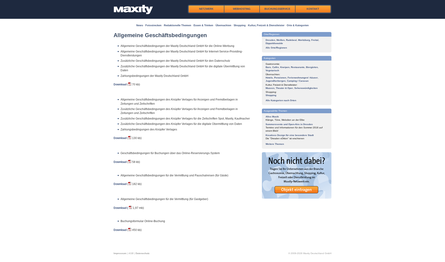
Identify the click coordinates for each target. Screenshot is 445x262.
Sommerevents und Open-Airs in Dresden (289, 124)
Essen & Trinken (203, 25)
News (139, 25)
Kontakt (313, 8)
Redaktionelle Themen (177, 25)
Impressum (120, 253)
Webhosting (242, 8)
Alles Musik (272, 116)
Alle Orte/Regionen (276, 47)
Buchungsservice (277, 8)
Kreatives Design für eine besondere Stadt (290, 135)
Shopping (240, 25)
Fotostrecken (153, 25)
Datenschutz (142, 253)
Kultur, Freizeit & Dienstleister (266, 25)
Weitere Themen (275, 144)
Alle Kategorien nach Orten (281, 100)
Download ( (121, 208)
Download (120, 84)
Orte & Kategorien (298, 25)
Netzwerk (206, 8)
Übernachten (223, 25)
